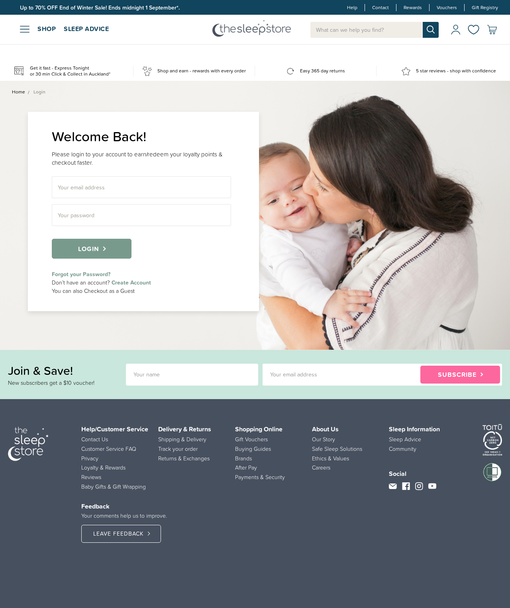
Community (402, 449)
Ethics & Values (330, 458)
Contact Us (94, 439)
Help (352, 7)
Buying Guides (253, 449)
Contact (380, 7)
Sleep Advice (405, 439)
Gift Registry (485, 7)
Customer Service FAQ (108, 449)
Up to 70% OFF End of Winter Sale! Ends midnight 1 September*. (100, 8)
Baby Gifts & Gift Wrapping (113, 487)
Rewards (413, 7)
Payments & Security (260, 477)
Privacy (89, 458)
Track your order (178, 449)
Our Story (323, 439)
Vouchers (447, 7)
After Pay (246, 468)
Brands (243, 458)
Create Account (131, 282)
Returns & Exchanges (184, 458)
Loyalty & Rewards (103, 468)
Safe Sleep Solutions (337, 449)
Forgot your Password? (81, 274)
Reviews (91, 477)
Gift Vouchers (251, 439)
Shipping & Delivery (182, 439)
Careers (321, 468)
